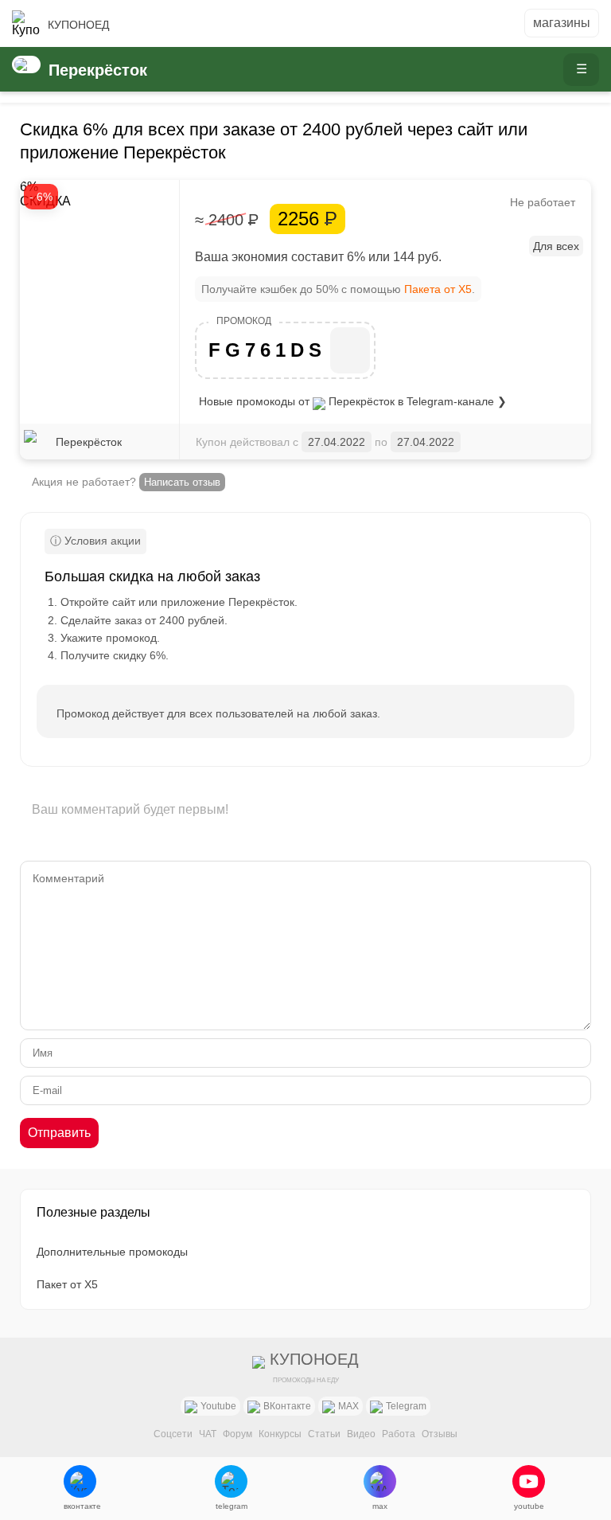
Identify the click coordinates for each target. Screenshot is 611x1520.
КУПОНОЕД (78, 24)
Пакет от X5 (67, 1284)
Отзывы (439, 1434)
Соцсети (173, 1434)
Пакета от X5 (438, 289)
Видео (361, 1434)
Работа (398, 1434)
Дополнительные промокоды (112, 1251)
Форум (237, 1434)
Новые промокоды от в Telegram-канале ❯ (353, 401)
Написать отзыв (182, 482)
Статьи (324, 1434)
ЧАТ (207, 1434)
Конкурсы (280, 1434)
